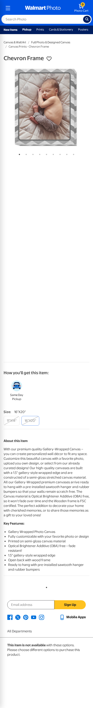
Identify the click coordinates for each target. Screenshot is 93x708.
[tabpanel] (46, 107)
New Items (10, 29)
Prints (40, 29)
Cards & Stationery (61, 29)
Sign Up (70, 605)
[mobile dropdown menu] (8, 8)
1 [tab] (18, 153)
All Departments (19, 631)
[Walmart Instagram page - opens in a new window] (41, 617)
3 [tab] (32, 153)
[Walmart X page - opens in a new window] (18, 617)
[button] (49, 59)
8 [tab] (66, 153)
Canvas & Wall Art (15, 42)
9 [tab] (72, 153)
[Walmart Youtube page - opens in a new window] (33, 617)
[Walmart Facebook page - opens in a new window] (10, 617)
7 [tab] (59, 153)
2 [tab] (25, 153)
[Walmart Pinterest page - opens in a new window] (25, 617)
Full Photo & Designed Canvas (50, 42)
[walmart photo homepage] (43, 8)
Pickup (26, 29)
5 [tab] (45, 153)
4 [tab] (39, 153)
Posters (83, 29)
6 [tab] (52, 153)
